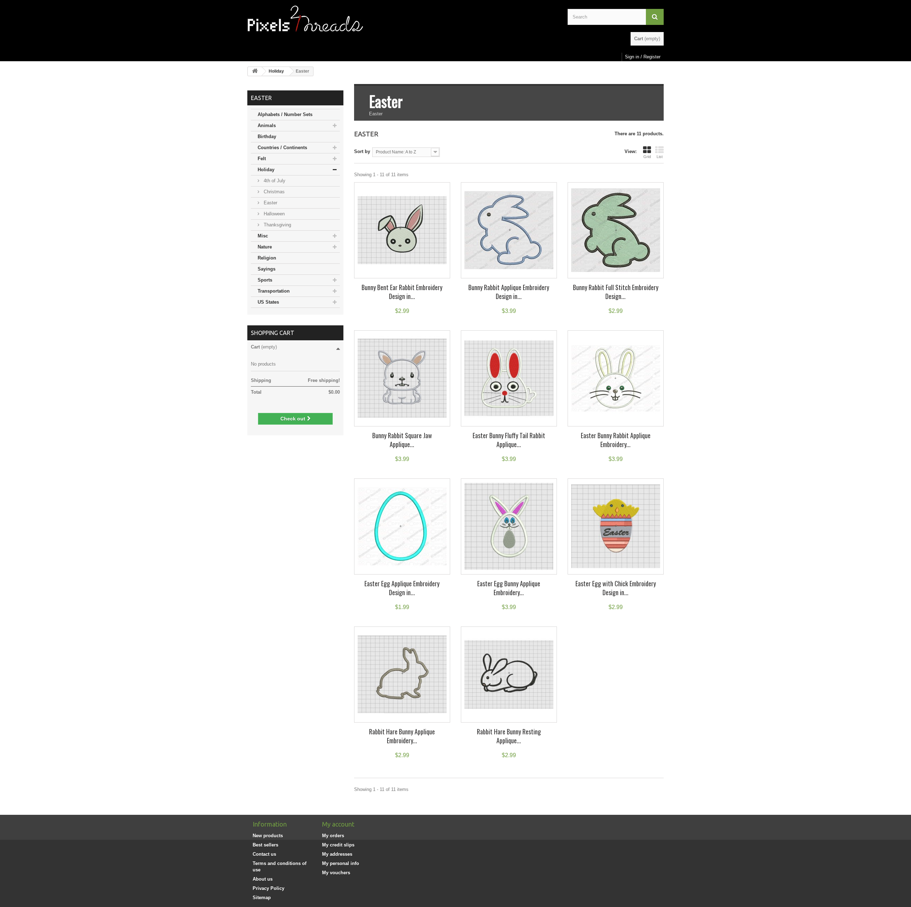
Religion (267, 258)
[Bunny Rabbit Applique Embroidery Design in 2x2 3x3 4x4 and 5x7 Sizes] (508, 230)
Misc (263, 235)
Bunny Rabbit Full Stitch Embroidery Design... (615, 292)
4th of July (273, 180)
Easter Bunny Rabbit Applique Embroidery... (616, 440)
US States (268, 302)
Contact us (264, 854)
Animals (267, 125)
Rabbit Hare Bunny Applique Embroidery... (402, 736)
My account (338, 824)
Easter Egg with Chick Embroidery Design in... (615, 588)
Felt (262, 158)
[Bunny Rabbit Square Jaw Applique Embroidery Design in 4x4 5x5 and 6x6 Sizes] (402, 378)
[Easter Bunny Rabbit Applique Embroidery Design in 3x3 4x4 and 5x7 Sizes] (615, 378)
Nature (265, 247)
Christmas (273, 191)
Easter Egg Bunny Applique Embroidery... (508, 588)
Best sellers (265, 845)
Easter (269, 202)
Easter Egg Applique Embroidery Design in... (401, 588)
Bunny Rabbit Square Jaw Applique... (402, 440)
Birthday (267, 136)
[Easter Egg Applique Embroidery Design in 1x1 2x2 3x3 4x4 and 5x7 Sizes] (402, 526)
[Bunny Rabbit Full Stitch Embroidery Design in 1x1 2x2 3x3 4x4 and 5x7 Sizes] (615, 230)
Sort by (362, 151)
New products (268, 835)
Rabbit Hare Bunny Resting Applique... (509, 736)
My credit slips (338, 845)
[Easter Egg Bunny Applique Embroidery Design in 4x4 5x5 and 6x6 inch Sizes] (508, 526)
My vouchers (336, 872)
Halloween (273, 213)
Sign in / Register (642, 56)
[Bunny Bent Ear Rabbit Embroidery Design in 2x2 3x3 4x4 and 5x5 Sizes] (402, 230)
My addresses (337, 854)
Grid (647, 156)
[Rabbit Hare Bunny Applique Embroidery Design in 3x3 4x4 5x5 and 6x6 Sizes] (402, 674)
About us (263, 879)
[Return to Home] (255, 71)
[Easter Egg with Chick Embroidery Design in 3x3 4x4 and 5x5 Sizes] (615, 526)
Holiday (276, 71)
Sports (265, 280)
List (660, 156)
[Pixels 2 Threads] (402, 18)
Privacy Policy (268, 888)
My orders (333, 835)
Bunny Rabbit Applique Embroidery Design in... (508, 292)
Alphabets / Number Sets (285, 114)
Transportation (274, 291)
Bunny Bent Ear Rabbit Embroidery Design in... (402, 292)
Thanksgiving (276, 224)
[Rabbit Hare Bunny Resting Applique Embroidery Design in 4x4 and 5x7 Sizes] (508, 674)
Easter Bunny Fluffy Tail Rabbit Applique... (509, 440)
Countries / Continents (282, 147)
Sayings (266, 269)
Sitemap (262, 897)
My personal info (340, 863)
